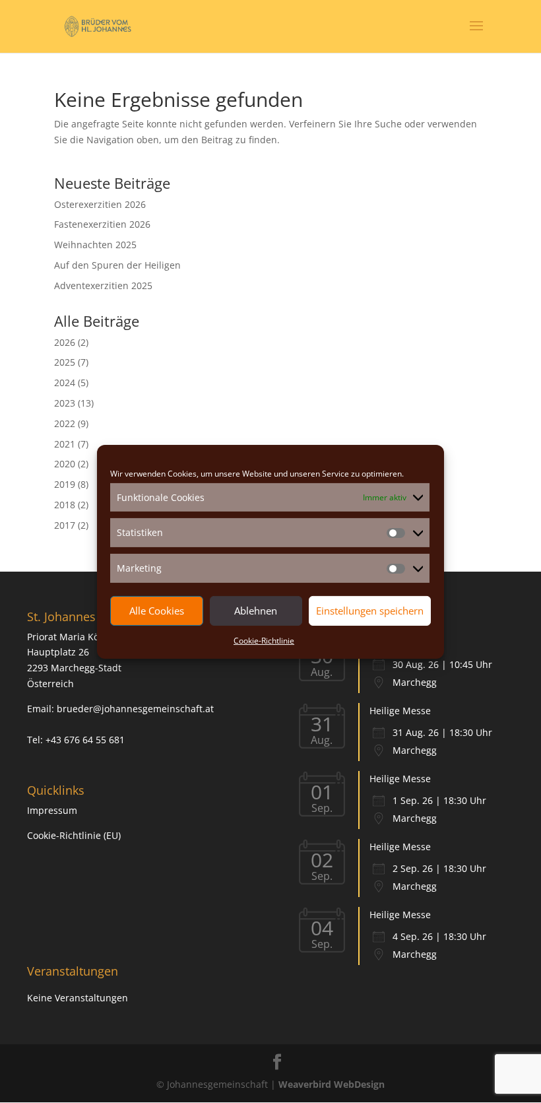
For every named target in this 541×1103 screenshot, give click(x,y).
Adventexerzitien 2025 (103, 285)
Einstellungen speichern (370, 610)
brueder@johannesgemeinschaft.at (135, 708)
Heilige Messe (400, 710)
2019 (64, 484)
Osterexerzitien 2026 (100, 204)
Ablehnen (255, 610)
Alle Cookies (156, 610)
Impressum (52, 810)
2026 (64, 342)
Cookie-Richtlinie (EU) (74, 835)
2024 (64, 382)
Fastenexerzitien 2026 (102, 224)
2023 (64, 403)
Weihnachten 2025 (95, 244)
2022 (64, 423)
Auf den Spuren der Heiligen (117, 265)
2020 (64, 463)
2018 (64, 504)
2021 (64, 444)
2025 (64, 362)
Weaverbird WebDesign (331, 1084)
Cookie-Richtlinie (264, 640)
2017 (64, 525)
